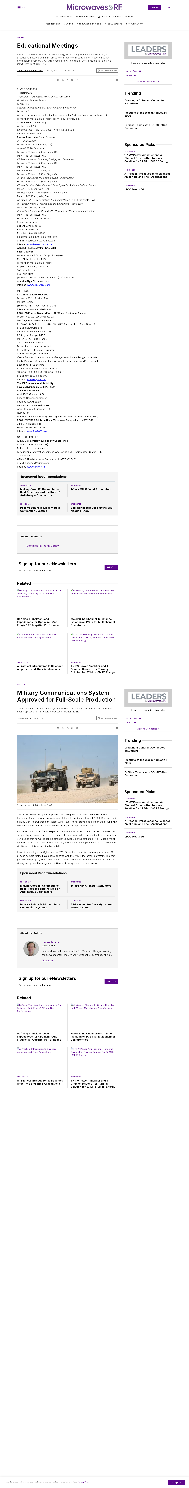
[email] (77, 80)
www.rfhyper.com (36, 379)
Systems (21, 685)
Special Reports (113, 24)
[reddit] (72, 80)
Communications (134, 24)
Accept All (176, 1483)
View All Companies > (148, 81)
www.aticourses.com (38, 285)
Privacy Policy (83, 1482)
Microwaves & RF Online (89, 24)
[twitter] (67, 80)
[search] (24, 7)
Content (21, 37)
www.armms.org (36, 466)
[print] (117, 80)
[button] (19, 7)
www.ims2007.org (37, 431)
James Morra (24, 718)
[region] (94, 1482)
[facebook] (58, 80)
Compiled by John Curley (30, 70)
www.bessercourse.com (40, 244)
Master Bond (131, 71)
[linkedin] (63, 80)
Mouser (129, 75)
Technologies (53, 24)
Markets (68, 24)
